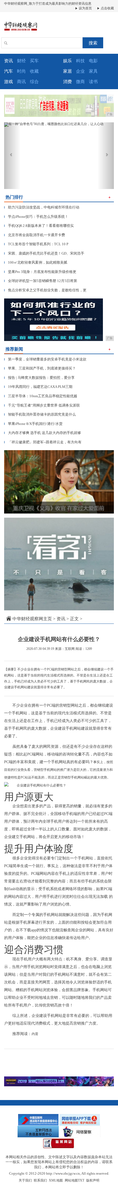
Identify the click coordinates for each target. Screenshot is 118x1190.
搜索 (93, 43)
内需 (35, 1034)
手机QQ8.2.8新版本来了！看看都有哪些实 (39, 226)
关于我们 (25, 1180)
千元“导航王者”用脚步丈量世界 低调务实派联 (42, 405)
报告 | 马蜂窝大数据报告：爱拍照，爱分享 (39, 378)
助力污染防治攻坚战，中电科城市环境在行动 (41, 207)
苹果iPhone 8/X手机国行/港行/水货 (33, 424)
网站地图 (71, 1180)
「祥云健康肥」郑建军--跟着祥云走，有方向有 (43, 442)
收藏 (34, 71)
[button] (12, 155)
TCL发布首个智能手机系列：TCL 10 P (36, 244)
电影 (93, 60)
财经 (21, 60)
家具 (93, 71)
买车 (34, 60)
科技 (80, 60)
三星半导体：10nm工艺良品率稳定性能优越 (40, 396)
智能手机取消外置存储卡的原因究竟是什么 (40, 414)
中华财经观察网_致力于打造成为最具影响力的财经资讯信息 (47, 3)
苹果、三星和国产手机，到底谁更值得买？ (40, 368)
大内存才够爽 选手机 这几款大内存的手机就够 (42, 433)
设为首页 (85, 8)
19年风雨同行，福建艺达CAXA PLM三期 (38, 387)
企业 (80, 71)
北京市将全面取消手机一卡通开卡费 (34, 235)
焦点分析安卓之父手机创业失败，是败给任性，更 (45, 290)
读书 (93, 81)
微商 (80, 81)
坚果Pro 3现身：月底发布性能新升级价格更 (40, 272)
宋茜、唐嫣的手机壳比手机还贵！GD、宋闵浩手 (44, 253)
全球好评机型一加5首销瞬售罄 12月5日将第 (40, 281)
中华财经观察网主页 (32, 618)
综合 (34, 81)
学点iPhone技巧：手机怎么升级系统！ (36, 217)
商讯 (21, 81)
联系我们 (40, 1180)
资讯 (61, 618)
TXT (81, 1180)
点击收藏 (107, 8)
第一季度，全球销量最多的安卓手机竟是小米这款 (45, 359)
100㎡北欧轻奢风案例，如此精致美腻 (35, 262)
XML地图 (56, 1180)
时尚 (21, 71)
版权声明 (92, 1180)
